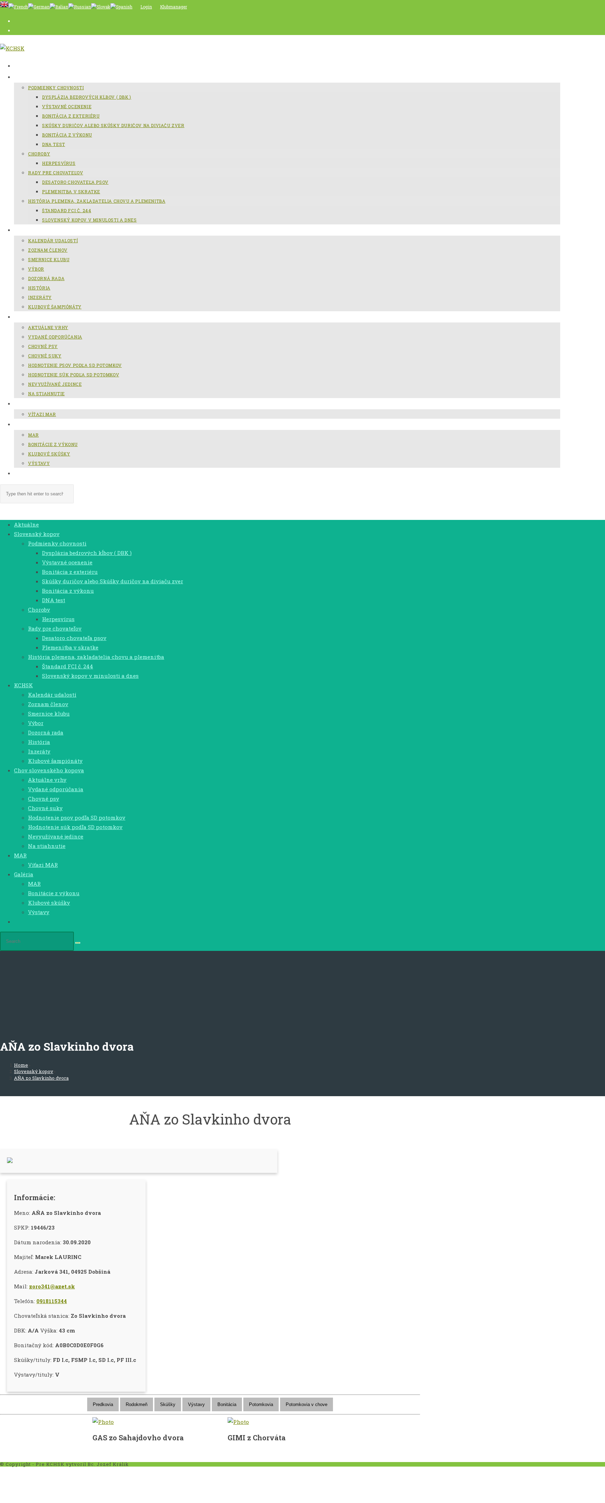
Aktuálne (26, 524)
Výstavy (38, 912)
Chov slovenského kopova (49, 770)
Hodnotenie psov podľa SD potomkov (76, 817)
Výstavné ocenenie (67, 562)
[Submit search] (77, 943)
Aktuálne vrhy (47, 779)
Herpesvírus (58, 618)
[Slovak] (100, 6)
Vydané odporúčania (55, 789)
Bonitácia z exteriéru (70, 571)
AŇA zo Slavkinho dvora (41, 1078)
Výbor (35, 722)
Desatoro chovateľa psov (74, 637)
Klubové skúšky (49, 902)
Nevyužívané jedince (55, 836)
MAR (20, 855)
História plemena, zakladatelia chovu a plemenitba (96, 656)
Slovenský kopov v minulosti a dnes (90, 675)
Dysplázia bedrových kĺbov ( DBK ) (87, 552)
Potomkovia (261, 1404)
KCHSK (23, 685)
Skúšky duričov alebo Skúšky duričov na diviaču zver (112, 581)
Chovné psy (43, 798)
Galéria (23, 874)
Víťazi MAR (43, 864)
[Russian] (79, 6)
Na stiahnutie (46, 845)
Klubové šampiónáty (55, 760)
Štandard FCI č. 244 (67, 666)
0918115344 (51, 1300)
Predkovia (103, 1404)
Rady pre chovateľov (55, 628)
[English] (4, 6)
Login (146, 6)
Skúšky (167, 1404)
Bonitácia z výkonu (68, 590)
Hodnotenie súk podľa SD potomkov (75, 826)
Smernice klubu (49, 713)
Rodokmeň (136, 1404)
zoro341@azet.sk (52, 1286)
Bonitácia (226, 1404)
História (39, 741)
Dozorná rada (45, 732)
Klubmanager (173, 6)
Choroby (39, 609)
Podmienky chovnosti (57, 543)
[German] (39, 6)
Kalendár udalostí (52, 694)
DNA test (53, 600)
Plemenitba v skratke (70, 647)
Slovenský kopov (37, 533)
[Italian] (59, 6)
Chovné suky (45, 808)
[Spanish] (121, 6)
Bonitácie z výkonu (53, 893)
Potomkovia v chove (306, 1404)
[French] (18, 6)
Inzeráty (39, 751)
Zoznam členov (48, 704)
